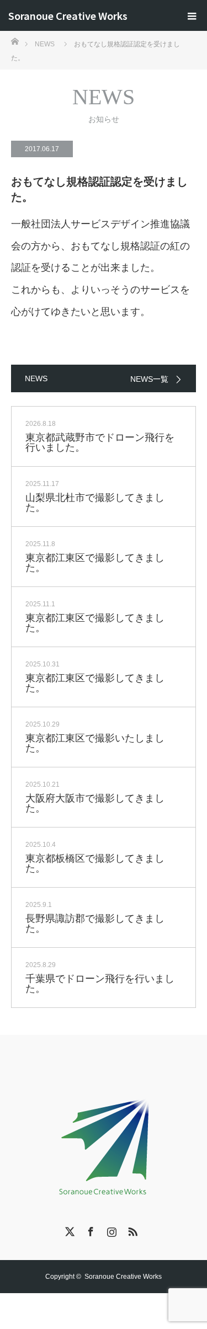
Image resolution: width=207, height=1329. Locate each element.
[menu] (191, 15)
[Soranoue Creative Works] (104, 1144)
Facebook (89, 1229)
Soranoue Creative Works (68, 15)
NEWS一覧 (149, 379)
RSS (131, 1229)
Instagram (110, 1229)
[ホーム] (14, 40)
